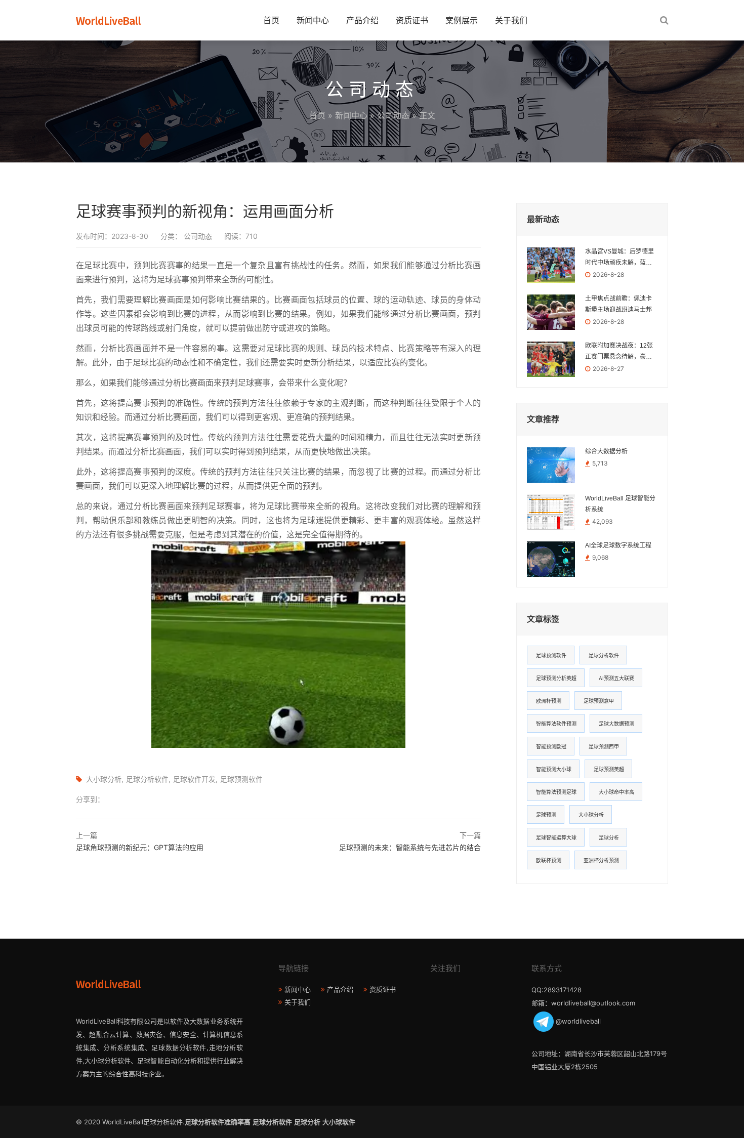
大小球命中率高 (616, 792)
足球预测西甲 (604, 746)
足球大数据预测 (616, 724)
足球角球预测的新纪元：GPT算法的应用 (139, 847)
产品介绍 (362, 20)
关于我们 (511, 20)
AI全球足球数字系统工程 (618, 545)
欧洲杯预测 (548, 701)
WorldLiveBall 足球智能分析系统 (620, 504)
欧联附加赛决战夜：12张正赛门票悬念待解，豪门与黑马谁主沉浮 (619, 352)
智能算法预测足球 (556, 792)
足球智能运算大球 (556, 837)
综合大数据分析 (606, 451)
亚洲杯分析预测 (601, 860)
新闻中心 (313, 20)
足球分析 (609, 837)
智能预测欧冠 (551, 746)
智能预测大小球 (553, 769)
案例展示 (461, 20)
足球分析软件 (147, 779)
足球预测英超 (609, 769)
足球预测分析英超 (556, 678)
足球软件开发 (194, 779)
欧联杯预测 (548, 860)
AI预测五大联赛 (616, 678)
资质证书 (412, 20)
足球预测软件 (241, 779)
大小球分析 (103, 779)
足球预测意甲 (599, 701)
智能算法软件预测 (556, 724)
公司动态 (393, 115)
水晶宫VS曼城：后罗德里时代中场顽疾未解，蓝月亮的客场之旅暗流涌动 (619, 258)
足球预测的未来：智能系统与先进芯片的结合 (410, 847)
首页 (271, 20)
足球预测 (546, 815)
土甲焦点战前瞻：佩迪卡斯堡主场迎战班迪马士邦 (618, 304)
